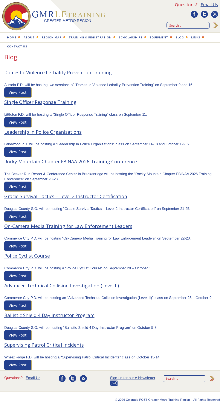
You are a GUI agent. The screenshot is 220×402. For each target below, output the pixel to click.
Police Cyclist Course (27, 255)
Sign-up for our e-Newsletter (132, 378)
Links (195, 37)
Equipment (159, 37)
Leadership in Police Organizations (43, 132)
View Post (18, 92)
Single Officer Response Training (40, 102)
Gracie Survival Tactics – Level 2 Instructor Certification (65, 196)
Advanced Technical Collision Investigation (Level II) (61, 285)
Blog (180, 37)
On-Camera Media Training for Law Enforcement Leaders (68, 226)
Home (11, 37)
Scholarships (130, 37)
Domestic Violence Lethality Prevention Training (58, 72)
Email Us (209, 5)
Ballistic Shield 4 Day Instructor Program (49, 315)
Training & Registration (90, 37)
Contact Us (17, 46)
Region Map (51, 37)
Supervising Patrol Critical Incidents (44, 344)
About (29, 37)
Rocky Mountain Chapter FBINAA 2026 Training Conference (70, 161)
